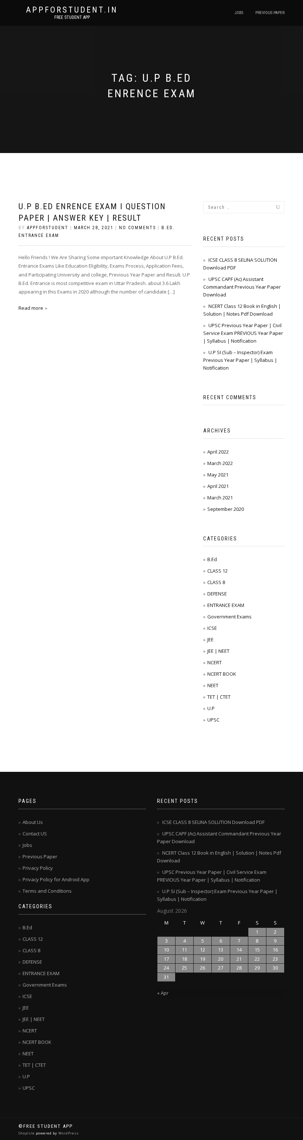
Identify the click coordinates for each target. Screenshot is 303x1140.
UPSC (213, 719)
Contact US (35, 833)
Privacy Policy (38, 868)
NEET (212, 685)
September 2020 (225, 509)
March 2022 (220, 463)
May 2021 (217, 474)
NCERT (214, 662)
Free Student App (72, 17)
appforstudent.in (72, 10)
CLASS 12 (217, 570)
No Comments (137, 227)
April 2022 (218, 451)
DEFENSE (217, 593)
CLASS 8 (216, 582)
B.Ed (167, 227)
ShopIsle (27, 1133)
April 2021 (218, 486)
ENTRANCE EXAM (38, 235)
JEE (210, 639)
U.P (211, 708)
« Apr (162, 993)
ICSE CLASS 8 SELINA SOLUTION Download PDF (213, 822)
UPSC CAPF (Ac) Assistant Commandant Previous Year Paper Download (242, 287)
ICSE (212, 628)
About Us (33, 822)
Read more (30, 308)
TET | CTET (219, 696)
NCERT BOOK (221, 674)
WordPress (68, 1133)
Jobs (239, 12)
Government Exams (229, 616)
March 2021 (220, 497)
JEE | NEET (218, 651)
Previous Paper (270, 12)
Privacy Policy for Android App (56, 879)
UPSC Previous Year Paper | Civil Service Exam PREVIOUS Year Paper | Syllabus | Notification (243, 333)
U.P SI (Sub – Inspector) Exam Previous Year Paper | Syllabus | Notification (240, 360)
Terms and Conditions (47, 891)
